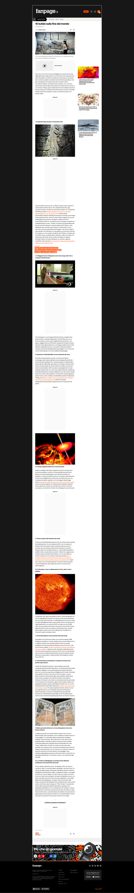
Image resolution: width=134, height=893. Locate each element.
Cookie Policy (61, 876)
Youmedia (60, 870)
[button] (74, 30)
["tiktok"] (35, 856)
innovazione (41, 19)
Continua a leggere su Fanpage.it (55, 802)
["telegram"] (55, 856)
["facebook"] (51, 856)
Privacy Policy (61, 874)
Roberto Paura (42, 29)
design (57, 19)
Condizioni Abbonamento (63, 879)
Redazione (60, 881)
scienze (61, 19)
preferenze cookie (62, 883)
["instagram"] (39, 856)
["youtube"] (43, 856)
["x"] (47, 856)
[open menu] (34, 19)
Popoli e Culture (38, 830)
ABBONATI (86, 11)
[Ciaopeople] (98, 889)
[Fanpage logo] (45, 11)
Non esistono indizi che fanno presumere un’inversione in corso (57, 482)
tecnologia (51, 19)
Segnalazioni (61, 872)
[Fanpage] (37, 866)
